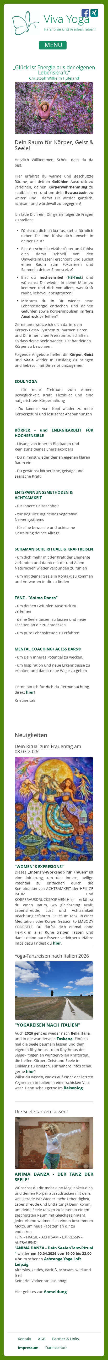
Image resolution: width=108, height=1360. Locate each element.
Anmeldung (55, 1291)
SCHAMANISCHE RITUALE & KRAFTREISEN (54, 549)
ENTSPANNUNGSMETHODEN (42, 492)
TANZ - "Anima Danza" (36, 597)
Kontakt (24, 1338)
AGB (41, 1338)
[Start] (25, 22)
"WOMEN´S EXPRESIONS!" (39, 866)
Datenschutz (56, 1347)
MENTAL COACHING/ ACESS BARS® (48, 649)
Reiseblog (73, 1088)
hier (30, 692)
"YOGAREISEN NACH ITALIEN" (47, 1025)
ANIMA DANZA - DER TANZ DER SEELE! (54, 1176)
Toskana (64, 1038)
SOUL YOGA (26, 381)
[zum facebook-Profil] (85, 13)
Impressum (28, 1347)
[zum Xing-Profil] (94, 13)
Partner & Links (65, 1338)
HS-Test (75, 277)
